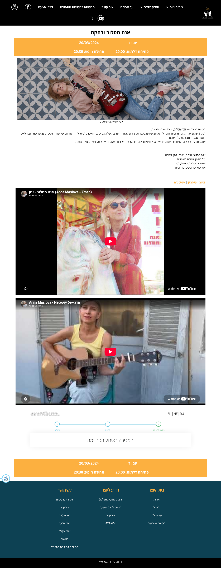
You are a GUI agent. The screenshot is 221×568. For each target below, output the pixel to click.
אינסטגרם (179, 182)
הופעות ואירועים (157, 523)
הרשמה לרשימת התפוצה (77, 7)
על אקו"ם (126, 7)
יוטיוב (202, 182)
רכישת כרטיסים (64, 499)
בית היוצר (176, 7)
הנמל (156, 507)
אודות (156, 499)
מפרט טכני (64, 515)
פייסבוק (192, 182)
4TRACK (110, 523)
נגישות (64, 539)
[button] (5, 478)
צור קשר (107, 7)
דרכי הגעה (45, 7)
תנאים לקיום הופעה (110, 507)
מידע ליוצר (151, 7)
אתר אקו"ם (64, 531)
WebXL (103, 562)
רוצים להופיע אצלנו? (110, 499)
